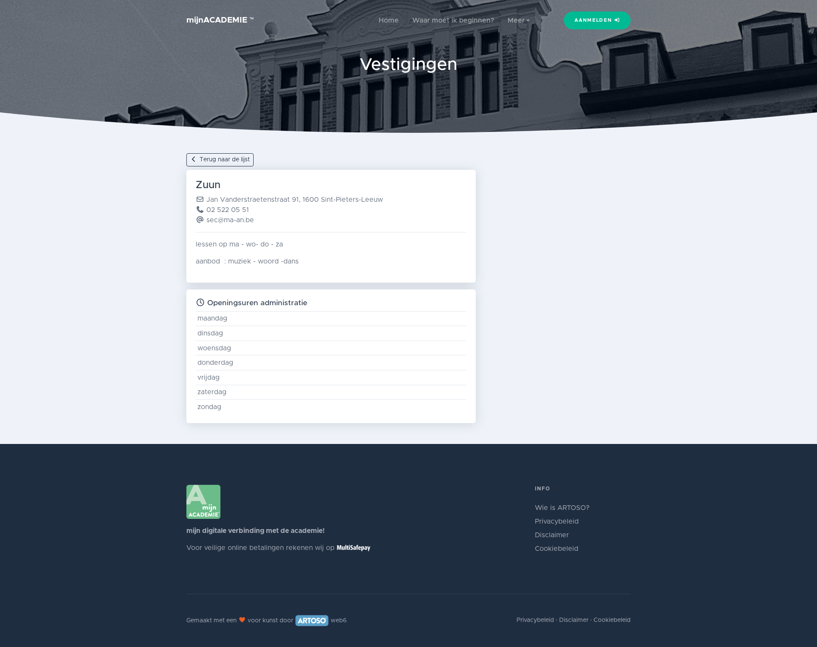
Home (389, 20)
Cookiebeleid (556, 548)
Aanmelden (594, 20)
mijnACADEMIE (220, 20)
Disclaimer (552, 535)
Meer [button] (516, 20)
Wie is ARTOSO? (562, 507)
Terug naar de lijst (224, 160)
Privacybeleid (557, 521)
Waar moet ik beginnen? (453, 20)
